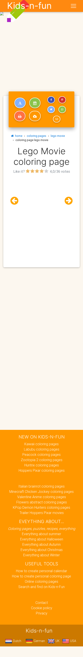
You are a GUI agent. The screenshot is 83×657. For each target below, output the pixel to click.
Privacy (41, 613)
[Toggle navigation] (73, 6)
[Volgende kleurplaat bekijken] (67, 201)
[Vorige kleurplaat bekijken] (16, 201)
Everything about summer (41, 534)
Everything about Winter (41, 555)
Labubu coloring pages (41, 449)
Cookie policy (41, 608)
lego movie (58, 136)
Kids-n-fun (29, 6)
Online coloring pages (41, 581)
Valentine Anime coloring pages (41, 497)
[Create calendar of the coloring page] (35, 103)
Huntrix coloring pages (41, 465)
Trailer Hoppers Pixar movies (41, 512)
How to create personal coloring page (41, 576)
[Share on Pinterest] (62, 99)
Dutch (16, 641)
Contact (41, 602)
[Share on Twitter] (51, 109)
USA (72, 641)
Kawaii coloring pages (41, 444)
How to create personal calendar (41, 571)
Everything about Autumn (41, 544)
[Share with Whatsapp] (62, 109)
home (18, 136)
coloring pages (36, 136)
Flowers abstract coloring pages (41, 502)
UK (57, 641)
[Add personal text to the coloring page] (20, 103)
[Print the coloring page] (19, 116)
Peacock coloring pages (41, 454)
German (39, 641)
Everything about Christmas (42, 550)
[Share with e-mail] (56, 119)
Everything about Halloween (41, 539)
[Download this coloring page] (35, 116)
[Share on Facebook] (51, 99)
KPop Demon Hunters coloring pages (41, 507)
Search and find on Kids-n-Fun (41, 587)
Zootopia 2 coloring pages (41, 460)
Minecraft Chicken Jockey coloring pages (41, 491)
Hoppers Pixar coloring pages (42, 470)
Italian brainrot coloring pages (41, 486)
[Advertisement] (41, 43)
